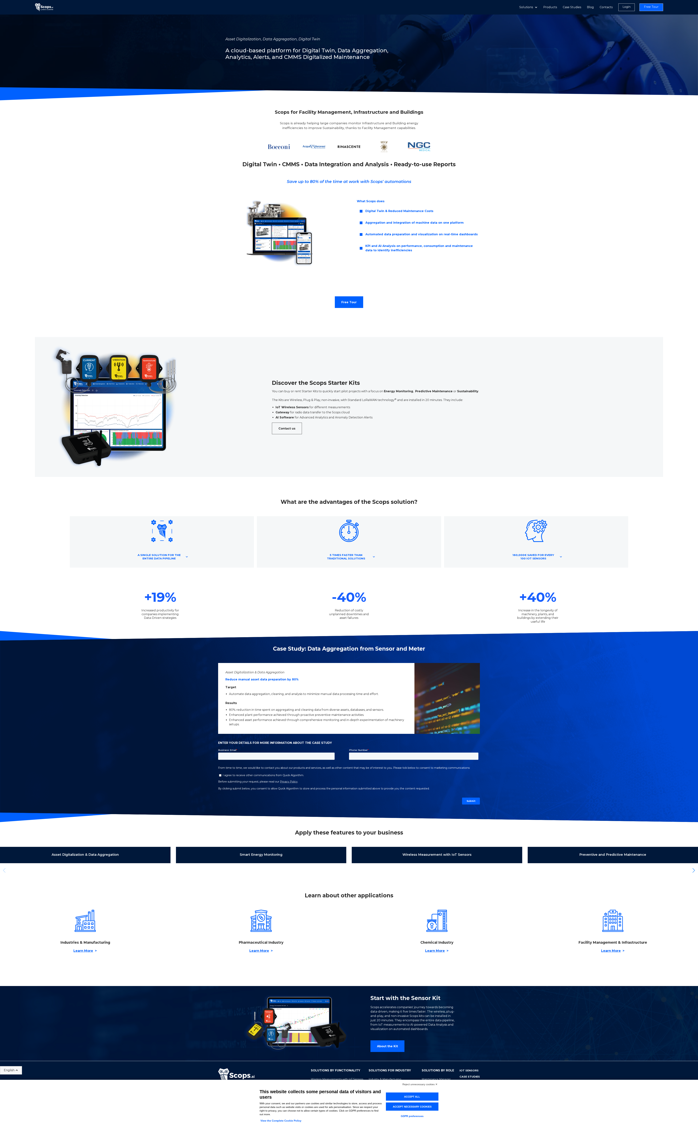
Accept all (412, 1096)
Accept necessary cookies (412, 1106)
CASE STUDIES (470, 1076)
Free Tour (349, 302)
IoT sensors (469, 1070)
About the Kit (387, 1046)
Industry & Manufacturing (385, 1079)
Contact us (286, 428)
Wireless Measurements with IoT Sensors (337, 1079)
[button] (420, 211)
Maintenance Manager (436, 1079)
